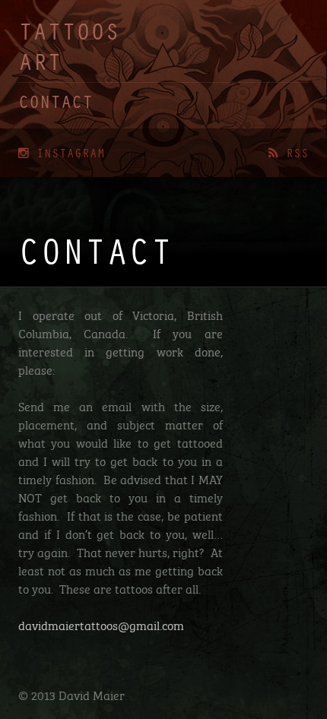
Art (40, 59)
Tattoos (68, 30)
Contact (55, 101)
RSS (293, 153)
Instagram (67, 153)
